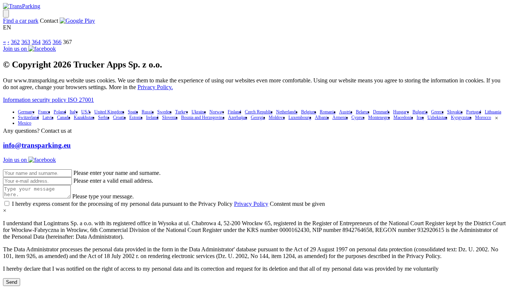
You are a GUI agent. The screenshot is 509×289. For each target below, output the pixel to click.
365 (46, 42)
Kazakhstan (84, 117)
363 (25, 42)
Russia (148, 111)
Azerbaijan (237, 117)
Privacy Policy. (155, 87)
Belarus (362, 111)
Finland (234, 111)
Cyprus (357, 117)
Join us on (15, 48)
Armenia (340, 117)
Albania (322, 117)
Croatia (119, 117)
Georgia (258, 117)
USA (86, 111)
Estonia (135, 117)
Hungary (401, 111)
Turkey (181, 111)
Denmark (381, 111)
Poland (60, 111)
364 (36, 42)
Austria (345, 111)
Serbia (103, 117)
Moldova (277, 117)
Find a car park (20, 21)
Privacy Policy (251, 204)
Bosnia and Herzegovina (202, 117)
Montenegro (379, 117)
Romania (327, 111)
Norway (216, 111)
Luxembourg (299, 117)
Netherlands (286, 111)
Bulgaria (419, 111)
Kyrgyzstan (461, 117)
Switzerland (28, 117)
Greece (437, 111)
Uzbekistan (437, 117)
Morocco (483, 117)
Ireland (152, 117)
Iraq (420, 117)
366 (57, 42)
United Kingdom (109, 111)
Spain (133, 111)
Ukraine (199, 111)
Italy (74, 111)
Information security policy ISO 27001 (48, 100)
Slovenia (169, 117)
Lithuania (493, 111)
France (44, 111)
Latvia (47, 117)
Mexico (24, 123)
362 (15, 42)
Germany (26, 111)
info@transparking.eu (37, 145)
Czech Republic (258, 111)
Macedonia (403, 117)
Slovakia (454, 111)
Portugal (473, 111)
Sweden (164, 111)
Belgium (308, 111)
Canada (63, 117)
